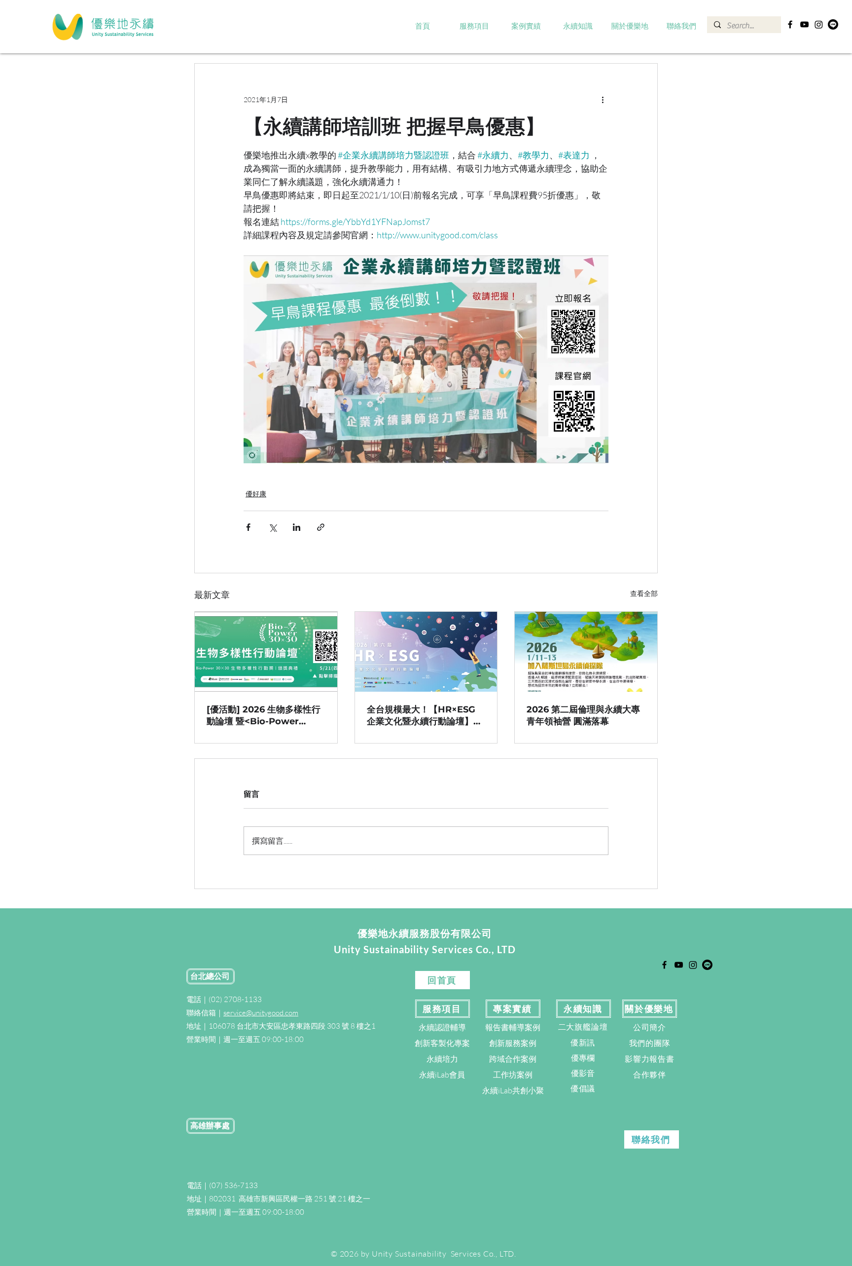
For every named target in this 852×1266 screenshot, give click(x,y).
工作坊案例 (512, 1075)
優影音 (583, 1073)
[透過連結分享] (320, 527)
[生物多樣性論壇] (266, 652)
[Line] (833, 24)
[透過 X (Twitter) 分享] (272, 527)
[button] (474, 26)
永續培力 (442, 1059)
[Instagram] (819, 24)
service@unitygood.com (260, 1012)
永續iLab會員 (442, 1075)
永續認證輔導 (442, 1027)
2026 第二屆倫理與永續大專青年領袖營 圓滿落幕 (583, 715)
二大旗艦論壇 (583, 1027)
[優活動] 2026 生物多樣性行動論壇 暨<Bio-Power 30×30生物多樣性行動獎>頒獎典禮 (263, 715)
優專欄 (583, 1058)
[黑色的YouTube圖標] (804, 24)
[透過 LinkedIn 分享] (296, 527)
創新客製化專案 (442, 1043)
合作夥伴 (649, 1075)
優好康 (256, 493)
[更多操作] (602, 99)
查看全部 (644, 593)
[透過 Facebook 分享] (248, 527)
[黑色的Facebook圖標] (790, 24)
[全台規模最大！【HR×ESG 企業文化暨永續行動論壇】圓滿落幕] (426, 652)
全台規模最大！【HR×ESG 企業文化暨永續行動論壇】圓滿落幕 (424, 715)
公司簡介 (649, 1027)
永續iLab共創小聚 (513, 1090)
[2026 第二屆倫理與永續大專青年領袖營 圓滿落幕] (586, 652)
